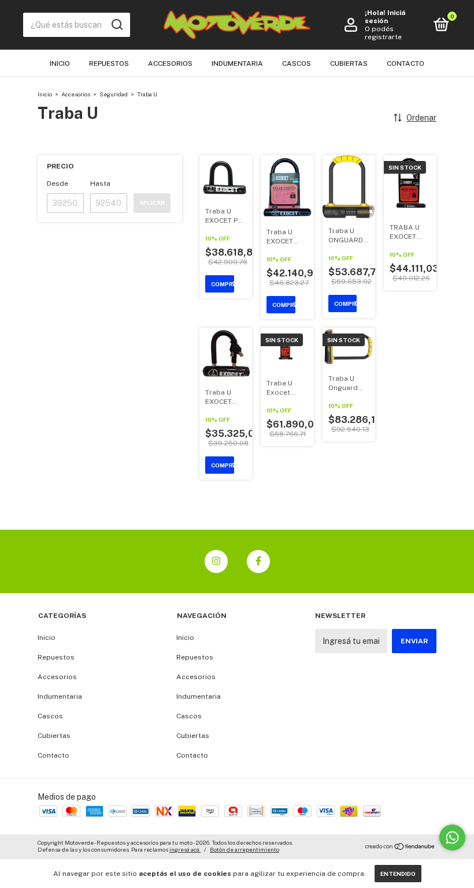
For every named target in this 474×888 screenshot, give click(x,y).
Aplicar (152, 203)
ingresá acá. (185, 849)
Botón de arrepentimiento (244, 849)
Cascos (296, 63)
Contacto (405, 63)
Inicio (60, 63)
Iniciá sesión (385, 17)
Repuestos (109, 63)
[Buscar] (116, 24)
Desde (57, 183)
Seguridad (113, 94)
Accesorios (170, 63)
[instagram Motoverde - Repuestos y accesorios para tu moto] (216, 561)
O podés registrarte (383, 33)
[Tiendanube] (400, 847)
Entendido (398, 873)
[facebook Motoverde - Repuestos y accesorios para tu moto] (258, 561)
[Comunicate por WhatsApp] (452, 837)
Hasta (100, 183)
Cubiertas (349, 63)
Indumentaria (237, 63)
